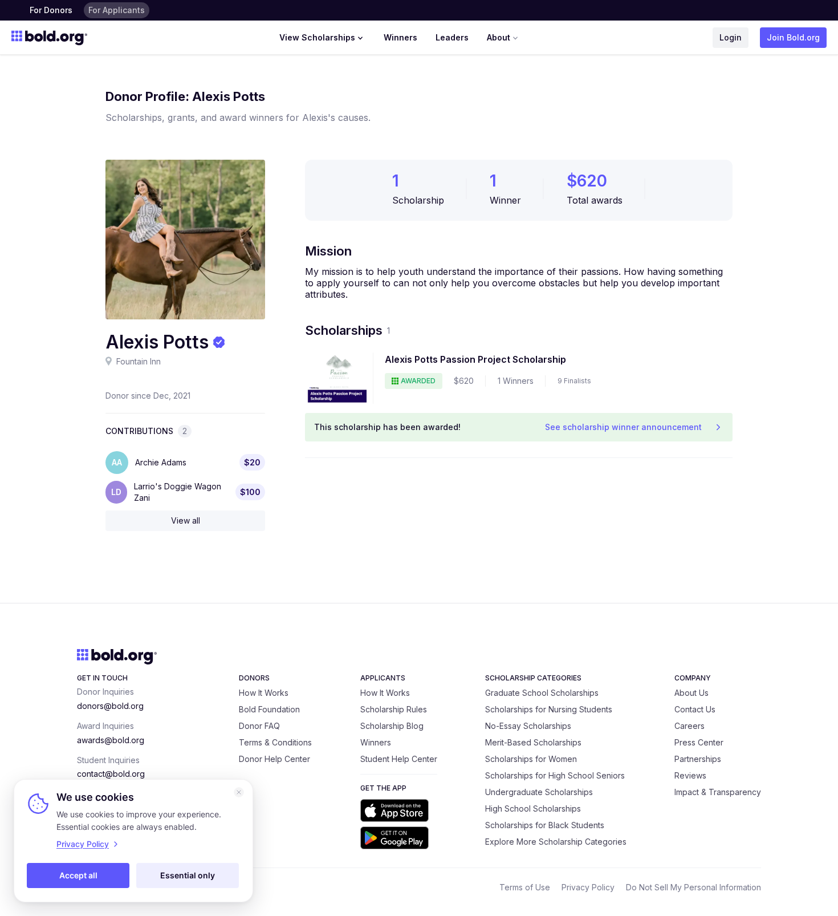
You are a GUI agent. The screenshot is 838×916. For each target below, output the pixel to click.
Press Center (698, 742)
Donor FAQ (259, 726)
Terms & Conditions (275, 742)
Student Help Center (398, 759)
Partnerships (697, 759)
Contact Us (694, 709)
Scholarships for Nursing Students (548, 709)
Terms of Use (524, 887)
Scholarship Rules (393, 709)
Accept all (78, 875)
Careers (689, 726)
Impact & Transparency (717, 792)
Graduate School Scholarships (542, 693)
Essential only (187, 875)
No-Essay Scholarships (528, 726)
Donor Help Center (274, 759)
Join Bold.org (793, 37)
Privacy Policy (588, 887)
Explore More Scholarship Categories (556, 841)
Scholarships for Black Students (544, 825)
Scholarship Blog (392, 726)
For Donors (51, 10)
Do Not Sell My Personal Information (693, 887)
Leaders (452, 37)
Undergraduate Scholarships (539, 792)
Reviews (690, 775)
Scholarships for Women (531, 759)
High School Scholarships (533, 808)
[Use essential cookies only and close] (239, 792)
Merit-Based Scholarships (533, 742)
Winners (400, 37)
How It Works (263, 693)
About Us (691, 693)
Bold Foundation (269, 709)
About (498, 37)
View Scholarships (317, 37)
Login (730, 37)
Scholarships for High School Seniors (555, 775)
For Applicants (116, 10)
